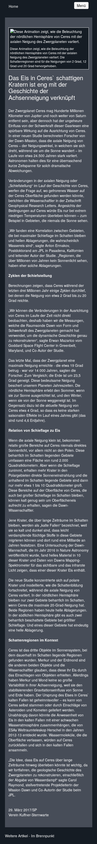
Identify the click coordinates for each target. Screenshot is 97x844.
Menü (83, 5)
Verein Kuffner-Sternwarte (28, 814)
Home (13, 6)
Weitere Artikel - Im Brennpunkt (29, 835)
